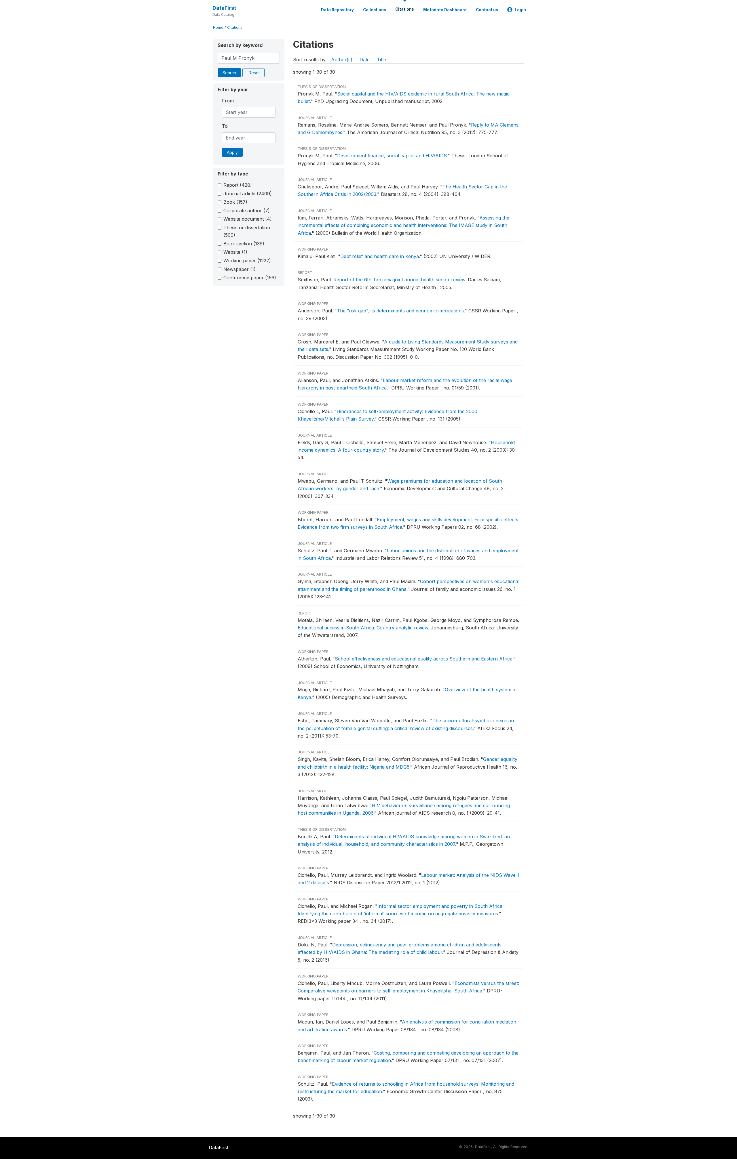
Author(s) (341, 59)
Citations (404, 9)
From (228, 101)
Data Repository (337, 9)
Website (235, 252)
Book (235, 202)
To (225, 126)
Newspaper (239, 269)
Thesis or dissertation (246, 231)
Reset (254, 72)
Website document (247, 219)
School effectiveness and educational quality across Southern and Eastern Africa (423, 659)
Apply (232, 152)
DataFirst (224, 8)
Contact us (487, 9)
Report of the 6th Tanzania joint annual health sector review (399, 279)
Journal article (247, 193)
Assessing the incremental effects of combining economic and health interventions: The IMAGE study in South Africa (403, 225)
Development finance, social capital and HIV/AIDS (392, 156)
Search (229, 72)
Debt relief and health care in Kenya (379, 256)
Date (365, 59)
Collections (374, 9)
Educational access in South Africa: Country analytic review (363, 628)
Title (381, 59)
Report (237, 185)
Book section (243, 244)
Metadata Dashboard (445, 9)
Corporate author (246, 210)
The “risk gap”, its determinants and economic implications (400, 311)
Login (520, 9)
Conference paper (249, 277)
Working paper (247, 261)
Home (218, 27)
